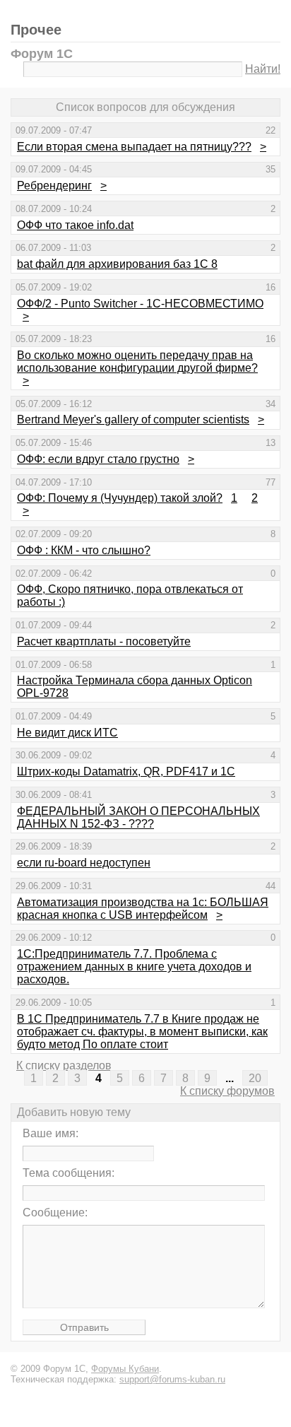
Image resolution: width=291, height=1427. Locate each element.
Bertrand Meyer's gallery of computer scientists (133, 419)
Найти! (262, 69)
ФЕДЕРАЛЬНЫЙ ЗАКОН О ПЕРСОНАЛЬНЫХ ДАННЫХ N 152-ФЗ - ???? (138, 817)
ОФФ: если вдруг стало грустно (98, 459)
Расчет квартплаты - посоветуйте (104, 641)
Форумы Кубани (125, 1368)
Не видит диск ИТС (67, 733)
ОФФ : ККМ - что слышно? (83, 550)
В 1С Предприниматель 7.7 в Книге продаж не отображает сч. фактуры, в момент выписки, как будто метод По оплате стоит (142, 1031)
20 (255, 1078)
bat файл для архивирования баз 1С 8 (117, 264)
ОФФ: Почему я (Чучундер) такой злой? (119, 498)
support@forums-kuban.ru (172, 1379)
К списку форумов (227, 1091)
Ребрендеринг (54, 186)
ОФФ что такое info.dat (75, 225)
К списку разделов (64, 1065)
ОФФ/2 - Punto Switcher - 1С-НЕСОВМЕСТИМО (140, 304)
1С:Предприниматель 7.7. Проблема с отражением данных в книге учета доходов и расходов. (134, 966)
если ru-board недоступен (83, 863)
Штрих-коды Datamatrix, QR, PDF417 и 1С (126, 771)
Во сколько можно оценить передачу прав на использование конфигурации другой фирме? (137, 361)
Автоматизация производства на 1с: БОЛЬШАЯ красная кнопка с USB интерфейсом (142, 908)
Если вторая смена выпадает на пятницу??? (134, 147)
